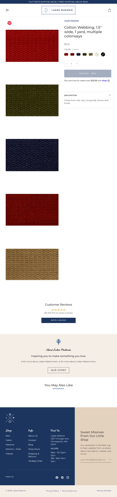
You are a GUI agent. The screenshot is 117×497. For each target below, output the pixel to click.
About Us (33, 436)
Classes (9, 454)
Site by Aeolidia (104, 491)
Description (70, 95)
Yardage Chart (35, 461)
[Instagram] (67, 477)
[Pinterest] (62, 477)
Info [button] (30, 430)
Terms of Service (69, 491)
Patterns (10, 444)
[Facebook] (57, 477)
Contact (32, 440)
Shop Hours (34, 449)
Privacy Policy (52, 491)
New (8, 436)
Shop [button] (9, 430)
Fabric (9, 440)
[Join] (109, 459)
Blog (30, 444)
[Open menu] (10, 10)
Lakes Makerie (71, 21)
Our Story (58, 370)
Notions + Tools (13, 449)
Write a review (58, 320)
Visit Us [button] (55, 430)
